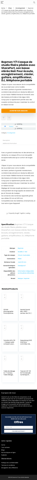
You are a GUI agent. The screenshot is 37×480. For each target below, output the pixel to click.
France (11, 126)
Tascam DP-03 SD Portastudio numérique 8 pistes (25, 374)
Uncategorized (20, 8)
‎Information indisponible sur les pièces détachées (26, 272)
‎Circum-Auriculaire (24, 255)
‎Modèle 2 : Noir (22, 252)
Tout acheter (5, 447)
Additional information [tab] (10, 143)
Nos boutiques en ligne (8, 452)
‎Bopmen (20, 248)
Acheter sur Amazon (18, 111)
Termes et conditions (8, 465)
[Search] (34, 2)
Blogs (3, 450)
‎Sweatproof (22, 266)
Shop (10, 8)
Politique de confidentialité (9, 463)
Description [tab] (6, 140)
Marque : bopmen (23, 278)
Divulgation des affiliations (9, 468)
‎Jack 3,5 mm (22, 262)
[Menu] (2, 2)
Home (3, 8)
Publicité (4, 455)
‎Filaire (19, 259)
